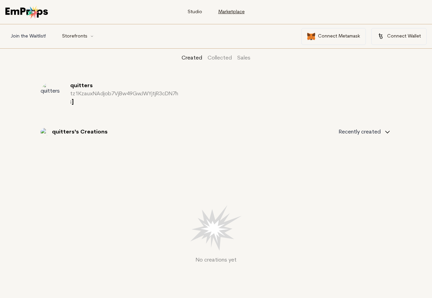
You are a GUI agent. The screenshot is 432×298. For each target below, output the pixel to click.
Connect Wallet (404, 36)
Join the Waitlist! (28, 36)
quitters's (66, 132)
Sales (243, 58)
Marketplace (231, 12)
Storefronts (74, 36)
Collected (220, 58)
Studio (195, 12)
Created (192, 58)
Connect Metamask (339, 36)
